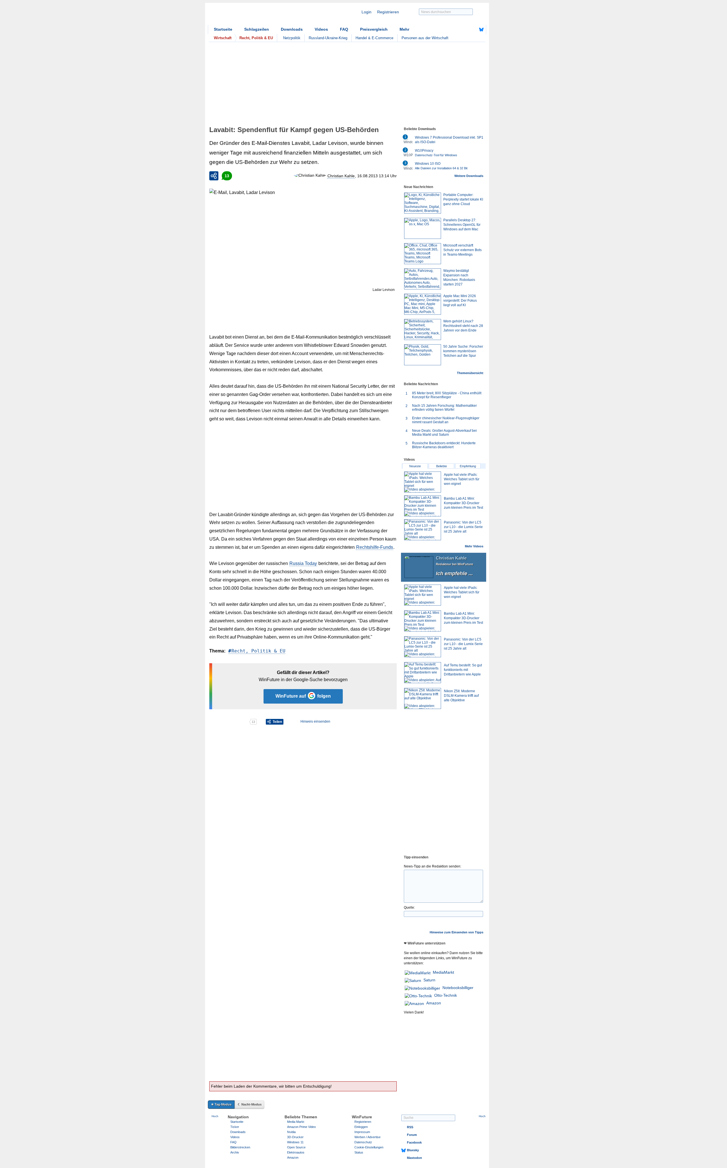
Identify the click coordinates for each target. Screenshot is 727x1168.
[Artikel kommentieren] (229, 722)
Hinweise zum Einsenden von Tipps (456, 932)
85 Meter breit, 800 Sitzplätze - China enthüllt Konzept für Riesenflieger (446, 395)
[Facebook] (473, 29)
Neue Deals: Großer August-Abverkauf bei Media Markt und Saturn (444, 433)
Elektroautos (295, 1152)
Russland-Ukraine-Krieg (328, 38)
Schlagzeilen (256, 29)
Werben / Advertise (367, 1137)
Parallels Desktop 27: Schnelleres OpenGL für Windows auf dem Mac (462, 224)
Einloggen (361, 1127)
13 (227, 176)
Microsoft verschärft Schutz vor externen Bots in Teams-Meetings (462, 249)
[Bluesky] (481, 29)
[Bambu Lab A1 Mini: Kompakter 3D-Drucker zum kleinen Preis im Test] (422, 506)
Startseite (223, 29)
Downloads (292, 29)
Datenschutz (363, 1142)
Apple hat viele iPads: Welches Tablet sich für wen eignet (461, 479)
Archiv (234, 1152)
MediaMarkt (443, 972)
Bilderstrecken (240, 1147)
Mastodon (414, 1157)
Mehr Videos (474, 546)
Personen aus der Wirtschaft (425, 38)
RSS (410, 1127)
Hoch (215, 1116)
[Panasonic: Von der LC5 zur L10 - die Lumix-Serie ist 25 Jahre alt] (422, 530)
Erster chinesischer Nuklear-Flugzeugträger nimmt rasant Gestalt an (445, 420)
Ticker (234, 1127)
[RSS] (464, 29)
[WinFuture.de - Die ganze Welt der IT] (256, 15)
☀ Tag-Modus (221, 1104)
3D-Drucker (295, 1137)
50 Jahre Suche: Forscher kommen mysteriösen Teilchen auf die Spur (463, 351)
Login (366, 12)
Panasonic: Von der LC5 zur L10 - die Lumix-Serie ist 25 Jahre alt (463, 526)
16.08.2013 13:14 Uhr (377, 176)
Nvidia (291, 1132)
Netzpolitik (291, 38)
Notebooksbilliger (457, 987)
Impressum (362, 1132)
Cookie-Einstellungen (368, 1147)
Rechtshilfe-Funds (374, 547)
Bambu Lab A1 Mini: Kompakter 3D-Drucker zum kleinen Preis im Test (463, 503)
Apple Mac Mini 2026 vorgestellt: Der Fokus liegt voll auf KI (460, 300)
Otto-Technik (445, 995)
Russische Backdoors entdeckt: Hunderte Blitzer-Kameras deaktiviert (444, 445)
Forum (412, 1134)
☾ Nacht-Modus (250, 1104)
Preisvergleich (374, 29)
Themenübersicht (470, 373)
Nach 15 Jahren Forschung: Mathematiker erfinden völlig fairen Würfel (444, 408)
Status (358, 1152)
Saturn (429, 980)
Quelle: (409, 908)
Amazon (433, 1003)
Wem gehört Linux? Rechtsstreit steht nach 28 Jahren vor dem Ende (463, 325)
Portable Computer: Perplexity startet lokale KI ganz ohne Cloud (463, 199)
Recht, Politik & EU (258, 651)
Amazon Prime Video (301, 1127)
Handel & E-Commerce (374, 38)
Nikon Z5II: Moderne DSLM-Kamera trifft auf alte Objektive (461, 695)
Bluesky (413, 1150)
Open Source (296, 1147)
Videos (321, 29)
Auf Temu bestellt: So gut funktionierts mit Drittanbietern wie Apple (463, 669)
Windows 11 (295, 1142)
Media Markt (295, 1121)
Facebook (414, 1142)
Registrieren (388, 12)
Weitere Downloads (468, 176)
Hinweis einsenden (315, 721)
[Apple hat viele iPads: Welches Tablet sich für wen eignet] (422, 482)
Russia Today (303, 563)
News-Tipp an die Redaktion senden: (432, 866)
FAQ (344, 29)
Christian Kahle (341, 176)
